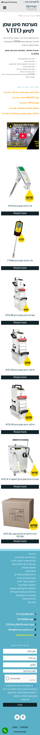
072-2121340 (31, 2)
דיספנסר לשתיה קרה (27, 584)
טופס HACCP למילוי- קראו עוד (25, 98)
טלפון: (25, 614)
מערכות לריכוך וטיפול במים (24, 564)
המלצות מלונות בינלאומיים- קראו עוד (24, 108)
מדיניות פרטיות (29, 598)
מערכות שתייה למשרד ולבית (23, 560)
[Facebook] (23, 717)
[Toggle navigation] (5, 7)
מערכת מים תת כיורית (26, 577)
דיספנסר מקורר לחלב (26, 581)
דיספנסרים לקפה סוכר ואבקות (23, 588)
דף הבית (32, 553)
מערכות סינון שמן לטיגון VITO (23, 591)
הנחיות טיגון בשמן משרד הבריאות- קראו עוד (21, 92)
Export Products (10, 2)
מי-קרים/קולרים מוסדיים (25, 574)
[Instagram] (17, 717)
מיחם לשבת (30, 571)
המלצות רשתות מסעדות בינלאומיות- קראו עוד (20, 113)
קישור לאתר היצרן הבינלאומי (28, 87)
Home (38, 16)
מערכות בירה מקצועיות (26, 595)
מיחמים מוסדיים (29, 567)
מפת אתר (31, 602)
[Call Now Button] (5, 730)
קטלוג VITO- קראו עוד (29, 103)
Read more (20, 213)
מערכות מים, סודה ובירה (25, 557)
